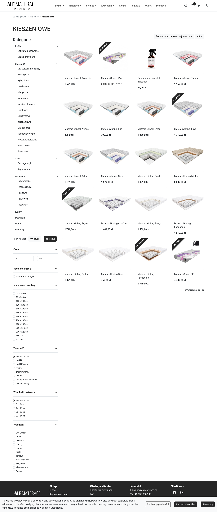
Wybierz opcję (22, 356)
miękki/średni (22, 364)
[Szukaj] (185, 6)
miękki (19, 360)
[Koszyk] (199, 6)
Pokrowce (23, 198)
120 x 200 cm (22, 305)
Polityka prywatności (158, 504)
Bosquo (19, 471)
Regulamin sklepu (58, 494)
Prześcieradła (25, 187)
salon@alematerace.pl (145, 490)
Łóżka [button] (58, 5)
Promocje (161, 5)
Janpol (19, 448)
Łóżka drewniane (26, 56)
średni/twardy (22, 372)
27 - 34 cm (20, 416)
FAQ (92, 494)
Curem (19, 436)
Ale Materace (22, 467)
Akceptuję (208, 504)
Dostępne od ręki (22, 268)
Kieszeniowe (24, 121)
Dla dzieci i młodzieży (29, 68)
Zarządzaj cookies (185, 504)
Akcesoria (20, 176)
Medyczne (23, 92)
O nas (52, 490)
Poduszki (135, 5)
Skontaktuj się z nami (101, 490)
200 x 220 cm (22, 332)
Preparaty (23, 204)
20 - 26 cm (20, 412)
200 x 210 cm (22, 328)
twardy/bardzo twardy (26, 379)
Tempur (19, 456)
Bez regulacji (24, 163)
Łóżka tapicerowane (28, 51)
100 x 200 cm (22, 301)
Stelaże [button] (90, 5)
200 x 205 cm (22, 324)
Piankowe (23, 110)
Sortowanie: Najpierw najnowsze (173, 36)
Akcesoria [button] (106, 5)
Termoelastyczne (26, 133)
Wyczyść (34, 238)
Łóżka (18, 46)
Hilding (19, 444)
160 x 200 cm (22, 312)
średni (19, 368)
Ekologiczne (24, 74)
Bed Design (21, 433)
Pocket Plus (24, 145)
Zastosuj (50, 238)
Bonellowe (23, 151)
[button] (174, 492)
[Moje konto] (206, 5)
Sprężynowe (24, 116)
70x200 (19, 339)
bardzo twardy (22, 383)
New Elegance (22, 459)
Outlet (148, 5)
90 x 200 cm (21, 297)
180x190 (20, 335)
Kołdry (122, 5)
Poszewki (22, 192)
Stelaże (19, 158)
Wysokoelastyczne (27, 139)
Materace (34, 17)
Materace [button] (74, 5)
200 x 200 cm (22, 320)
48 (198, 36)
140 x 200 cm (22, 309)
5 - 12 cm (20, 404)
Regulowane (24, 169)
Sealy (18, 452)
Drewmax (20, 440)
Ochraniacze (24, 181)
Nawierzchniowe (26, 104)
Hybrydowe (23, 80)
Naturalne (23, 98)
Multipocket (24, 127)
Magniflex (20, 463)
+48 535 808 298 (142, 494)
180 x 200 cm (22, 316)
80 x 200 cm (21, 293)
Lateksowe (23, 86)
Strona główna (19, 17)
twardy (19, 376)
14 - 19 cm (20, 408)
